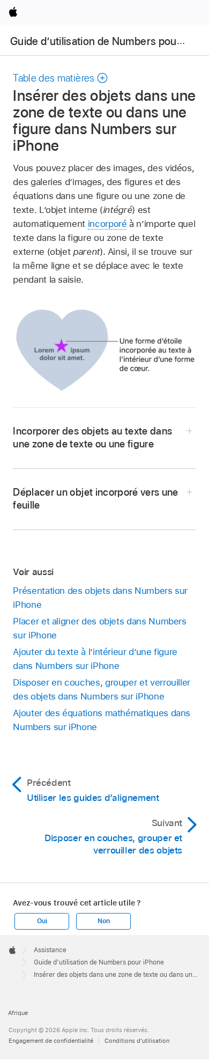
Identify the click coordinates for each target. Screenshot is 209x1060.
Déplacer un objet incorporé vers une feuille (95, 498)
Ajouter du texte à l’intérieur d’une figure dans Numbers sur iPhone (95, 658)
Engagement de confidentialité (51, 1040)
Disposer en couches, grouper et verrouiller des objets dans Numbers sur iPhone (101, 689)
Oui (42, 921)
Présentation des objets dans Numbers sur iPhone (100, 597)
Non (103, 921)
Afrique (18, 1013)
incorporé (107, 223)
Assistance (50, 950)
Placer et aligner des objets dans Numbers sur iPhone (99, 628)
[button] (60, 78)
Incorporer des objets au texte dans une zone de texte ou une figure (92, 437)
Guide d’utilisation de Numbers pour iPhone (99, 962)
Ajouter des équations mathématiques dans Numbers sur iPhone (101, 720)
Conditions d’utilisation (136, 1040)
